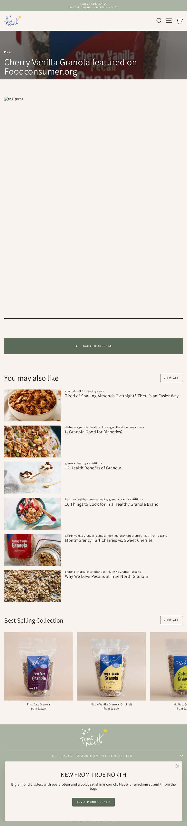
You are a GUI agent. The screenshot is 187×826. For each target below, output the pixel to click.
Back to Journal (97, 345)
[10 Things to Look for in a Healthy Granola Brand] (32, 514)
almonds (70, 391)
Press (7, 52)
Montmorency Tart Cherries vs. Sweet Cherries (109, 540)
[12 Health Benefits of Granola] (32, 478)
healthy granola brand (113, 499)
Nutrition (122, 427)
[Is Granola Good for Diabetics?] (32, 441)
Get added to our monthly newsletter (92, 756)
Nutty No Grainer (119, 571)
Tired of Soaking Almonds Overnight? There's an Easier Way (121, 396)
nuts (101, 391)
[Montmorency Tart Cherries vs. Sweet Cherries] (32, 550)
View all (171, 378)
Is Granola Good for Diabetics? (94, 432)
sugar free (136, 427)
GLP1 (81, 391)
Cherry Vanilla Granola (79, 535)
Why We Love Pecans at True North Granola (106, 576)
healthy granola (87, 499)
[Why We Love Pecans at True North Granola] (32, 586)
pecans (162, 535)
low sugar (108, 427)
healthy (92, 391)
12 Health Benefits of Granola (93, 468)
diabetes (70, 427)
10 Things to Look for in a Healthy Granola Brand (112, 504)
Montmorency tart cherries (125, 535)
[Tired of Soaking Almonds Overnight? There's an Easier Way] (32, 405)
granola (83, 427)
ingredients (84, 571)
